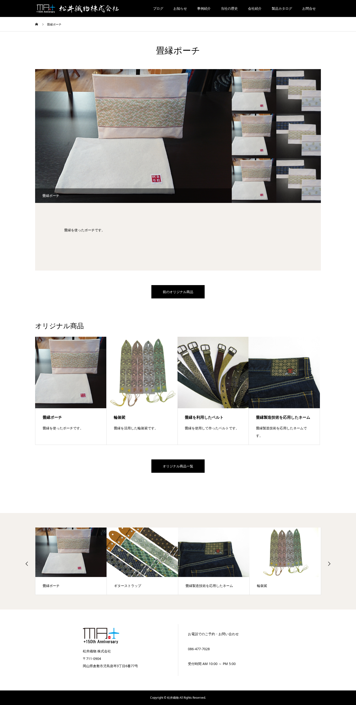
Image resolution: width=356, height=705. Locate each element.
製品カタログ (282, 8)
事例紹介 (204, 8)
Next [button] (329, 563)
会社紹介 (255, 8)
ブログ (158, 8)
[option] (133, 136)
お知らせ (180, 8)
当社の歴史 (229, 8)
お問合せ (309, 8)
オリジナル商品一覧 (178, 466)
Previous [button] (26, 563)
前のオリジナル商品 (178, 291)
